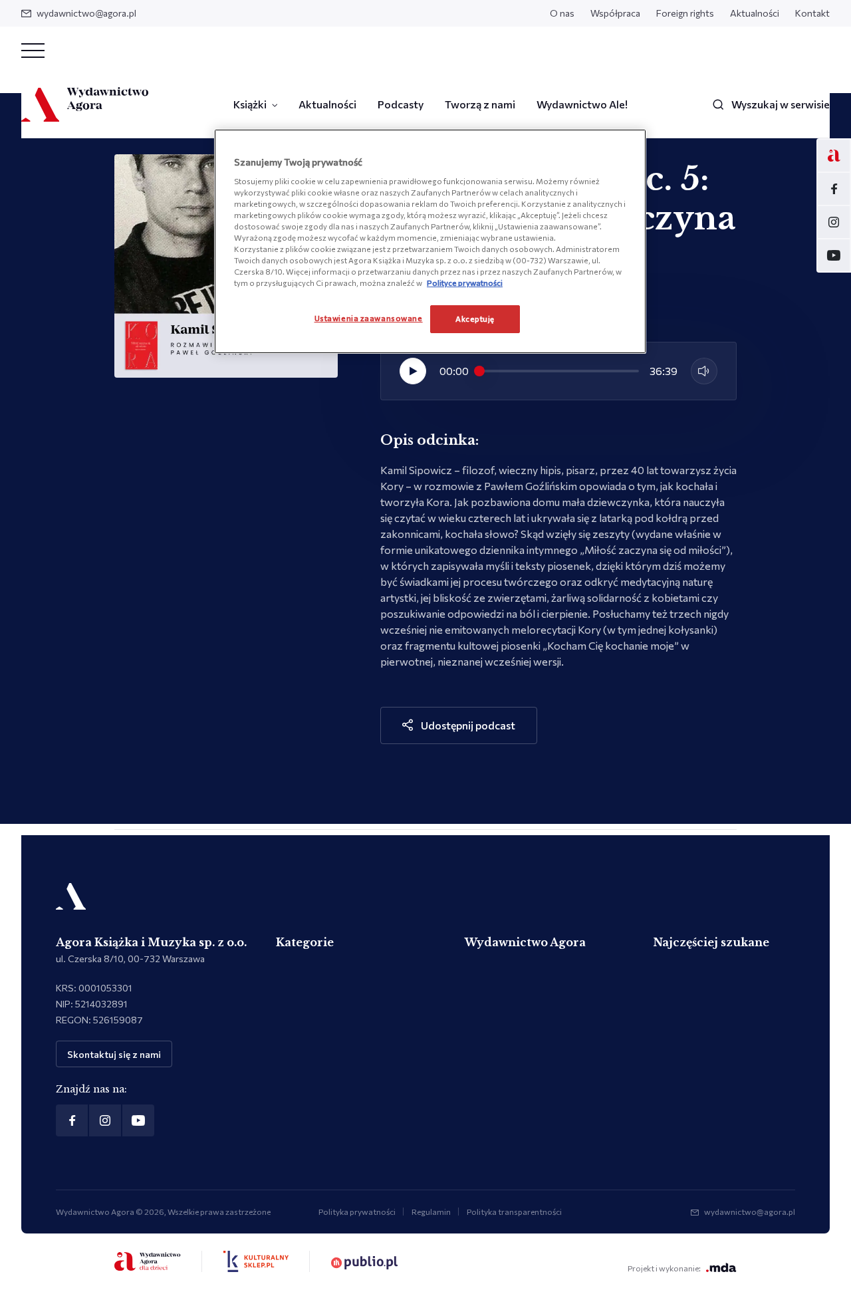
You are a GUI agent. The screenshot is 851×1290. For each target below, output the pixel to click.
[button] (413, 371)
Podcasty (401, 104)
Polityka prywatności (357, 1211)
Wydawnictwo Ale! (582, 104)
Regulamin (431, 1211)
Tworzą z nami (480, 104)
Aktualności (754, 13)
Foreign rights (685, 13)
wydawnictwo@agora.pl (86, 13)
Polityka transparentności (514, 1211)
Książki (250, 104)
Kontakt (812, 13)
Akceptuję (475, 318)
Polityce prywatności (465, 282)
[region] (430, 241)
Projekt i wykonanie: (664, 1268)
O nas (562, 13)
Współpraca (615, 13)
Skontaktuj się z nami (114, 1054)
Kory (392, 485)
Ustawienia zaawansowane (368, 317)
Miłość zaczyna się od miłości (652, 549)
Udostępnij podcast (468, 725)
